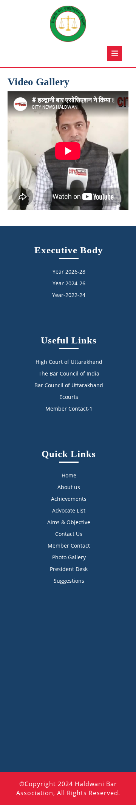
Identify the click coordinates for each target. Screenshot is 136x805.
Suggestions (69, 580)
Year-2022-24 (68, 295)
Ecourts (68, 396)
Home (69, 475)
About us (68, 487)
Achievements (69, 498)
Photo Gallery (69, 557)
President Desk (69, 569)
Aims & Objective (68, 522)
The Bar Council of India (69, 373)
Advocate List (68, 510)
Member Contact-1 (69, 408)
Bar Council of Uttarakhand (68, 385)
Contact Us (68, 533)
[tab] (114, 54)
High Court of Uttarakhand (69, 361)
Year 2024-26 (69, 283)
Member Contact (69, 545)
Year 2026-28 (69, 271)
